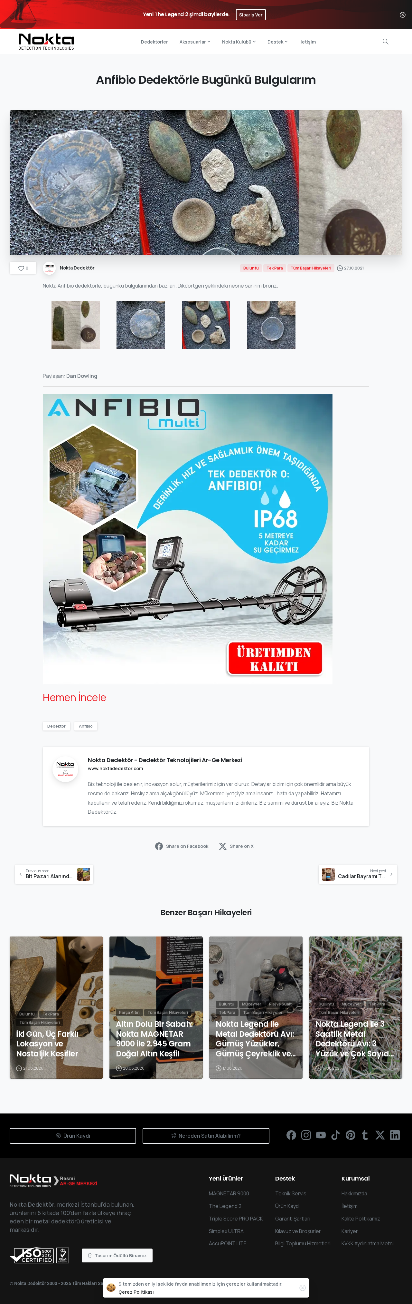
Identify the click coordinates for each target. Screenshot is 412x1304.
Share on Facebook (187, 846)
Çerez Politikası (136, 1292)
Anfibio (86, 726)
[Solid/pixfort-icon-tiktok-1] (335, 1134)
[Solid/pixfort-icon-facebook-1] (291, 1134)
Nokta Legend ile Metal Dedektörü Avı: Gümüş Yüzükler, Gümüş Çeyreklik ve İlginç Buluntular (255, 1039)
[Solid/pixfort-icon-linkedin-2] (395, 1134)
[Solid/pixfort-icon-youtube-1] (321, 1134)
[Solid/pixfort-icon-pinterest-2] (350, 1134)
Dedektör (56, 726)
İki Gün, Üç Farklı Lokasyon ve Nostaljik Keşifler (47, 1044)
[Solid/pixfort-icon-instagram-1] (306, 1134)
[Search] (385, 41)
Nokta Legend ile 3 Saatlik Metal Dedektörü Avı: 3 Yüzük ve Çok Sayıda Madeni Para (354, 1039)
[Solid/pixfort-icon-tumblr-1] (365, 1134)
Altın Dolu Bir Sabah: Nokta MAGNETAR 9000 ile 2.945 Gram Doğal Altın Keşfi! (154, 1039)
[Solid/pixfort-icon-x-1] (380, 1134)
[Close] (402, 14)
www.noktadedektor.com (115, 768)
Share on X (242, 846)
